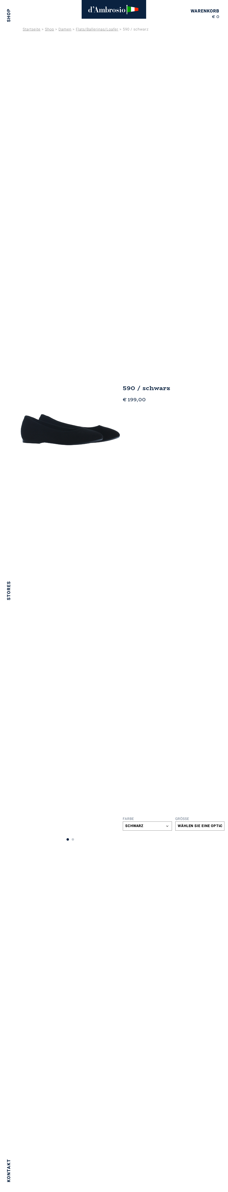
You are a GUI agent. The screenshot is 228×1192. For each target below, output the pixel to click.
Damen (65, 29)
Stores (9, 590)
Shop (9, 15)
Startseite (31, 29)
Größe (182, 818)
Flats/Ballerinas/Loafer (97, 29)
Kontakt (9, 1170)
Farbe (128, 818)
